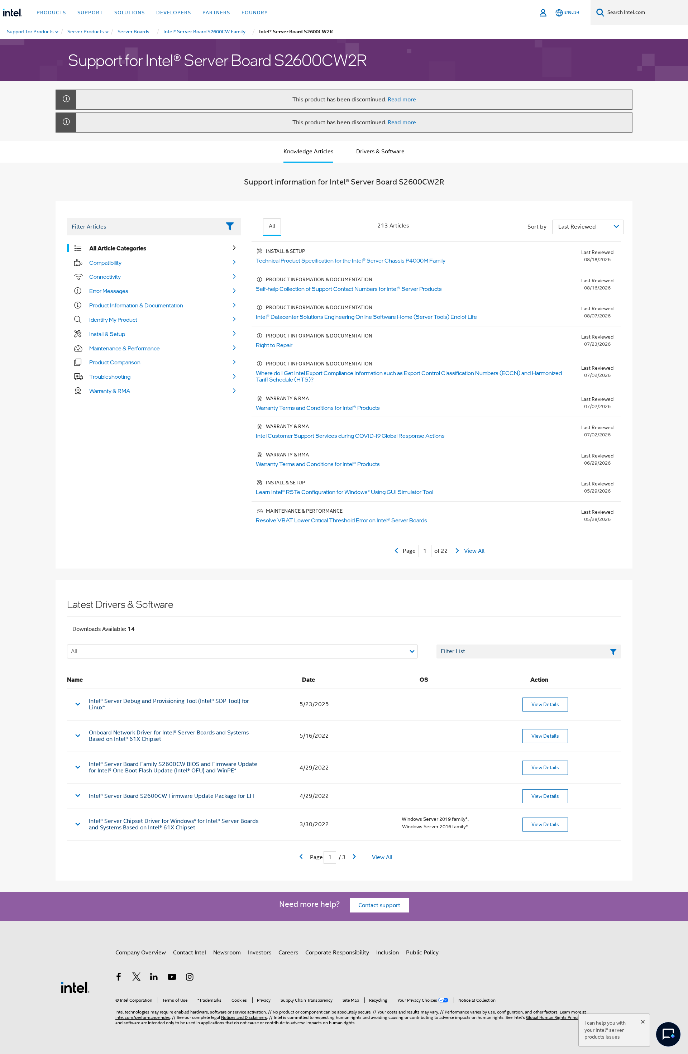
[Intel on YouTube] (172, 978)
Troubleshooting (109, 376)
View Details (545, 704)
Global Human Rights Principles (556, 1017)
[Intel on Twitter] (136, 978)
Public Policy (422, 952)
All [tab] (272, 226)
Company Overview (140, 952)
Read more (402, 99)
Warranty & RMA (109, 390)
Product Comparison (114, 362)
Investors (259, 952)
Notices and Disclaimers (244, 1017)
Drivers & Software (380, 151)
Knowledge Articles (308, 151)
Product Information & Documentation (136, 305)
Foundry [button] (255, 12)
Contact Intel (189, 952)
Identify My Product (113, 319)
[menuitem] (86, 31)
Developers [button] (173, 12)
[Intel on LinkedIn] (154, 978)
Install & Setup (107, 333)
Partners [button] (216, 12)
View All (474, 551)
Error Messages (108, 290)
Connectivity (105, 276)
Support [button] (90, 12)
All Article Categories (117, 248)
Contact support (379, 905)
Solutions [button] (129, 12)
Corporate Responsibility (337, 952)
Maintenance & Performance (124, 348)
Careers (288, 952)
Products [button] (51, 12)
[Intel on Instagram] (189, 978)
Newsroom (227, 952)
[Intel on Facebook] (119, 978)
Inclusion (387, 952)
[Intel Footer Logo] (75, 987)
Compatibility (105, 262)
